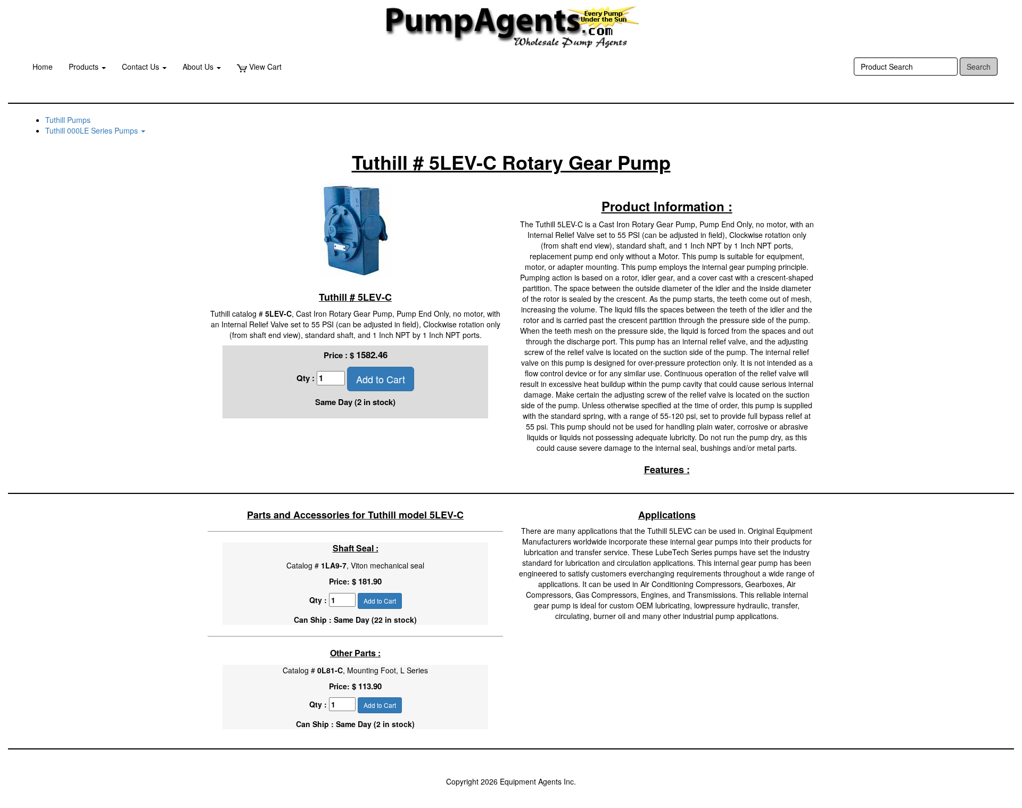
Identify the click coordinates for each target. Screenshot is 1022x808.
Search (979, 66)
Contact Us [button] (141, 66)
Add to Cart (380, 379)
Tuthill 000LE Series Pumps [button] (92, 130)
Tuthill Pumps (67, 119)
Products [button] (85, 66)
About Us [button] (199, 66)
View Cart (264, 66)
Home (42, 66)
